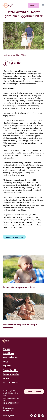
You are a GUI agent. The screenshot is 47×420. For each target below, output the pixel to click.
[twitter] (35, 416)
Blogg (5, 361)
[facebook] (31, 416)
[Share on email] (18, 63)
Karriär (6, 378)
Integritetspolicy (11, 374)
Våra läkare (8, 353)
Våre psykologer (10, 357)
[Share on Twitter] (12, 63)
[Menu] (42, 6)
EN (13, 382)
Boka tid (33, 5)
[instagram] (42, 416)
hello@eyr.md (8, 415)
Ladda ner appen (34, 391)
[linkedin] (39, 416)
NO (4, 382)
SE (17, 382)
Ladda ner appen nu (14, 237)
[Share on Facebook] (5, 63)
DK (9, 382)
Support (7, 365)
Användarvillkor (10, 370)
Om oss (6, 349)
